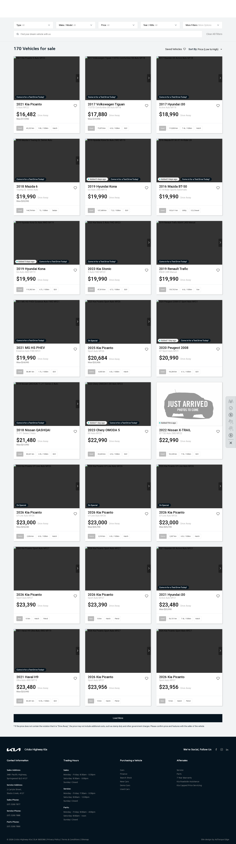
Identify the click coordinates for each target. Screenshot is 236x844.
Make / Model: (66, 25)
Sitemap (85, 839)
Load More (118, 718)
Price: (104, 25)
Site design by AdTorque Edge (215, 839)
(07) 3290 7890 (13, 826)
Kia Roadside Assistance (188, 781)
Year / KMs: (148, 25)
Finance (123, 774)
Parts (179, 774)
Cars (122, 770)
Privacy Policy (53, 839)
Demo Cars (125, 785)
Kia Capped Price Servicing (189, 785)
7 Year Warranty (184, 778)
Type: (19, 25)
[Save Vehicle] (75, 106)
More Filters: (192, 25)
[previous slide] (15, 78)
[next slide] (77, 78)
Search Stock (126, 778)
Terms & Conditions (71, 839)
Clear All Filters (214, 34)
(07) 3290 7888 (13, 815)
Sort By (192, 49)
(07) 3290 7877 (13, 804)
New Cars (124, 781)
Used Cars (125, 789)
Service (180, 770)
